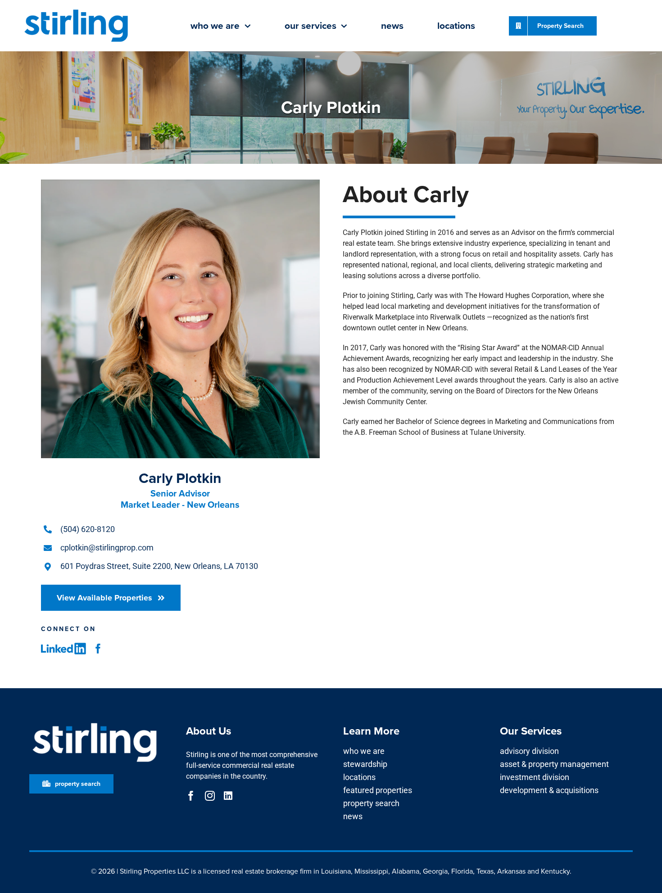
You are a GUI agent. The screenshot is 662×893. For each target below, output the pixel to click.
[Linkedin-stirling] (63, 646)
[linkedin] (228, 796)
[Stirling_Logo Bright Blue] (76, 10)
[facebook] (98, 649)
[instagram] (210, 796)
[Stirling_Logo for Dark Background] (94, 723)
